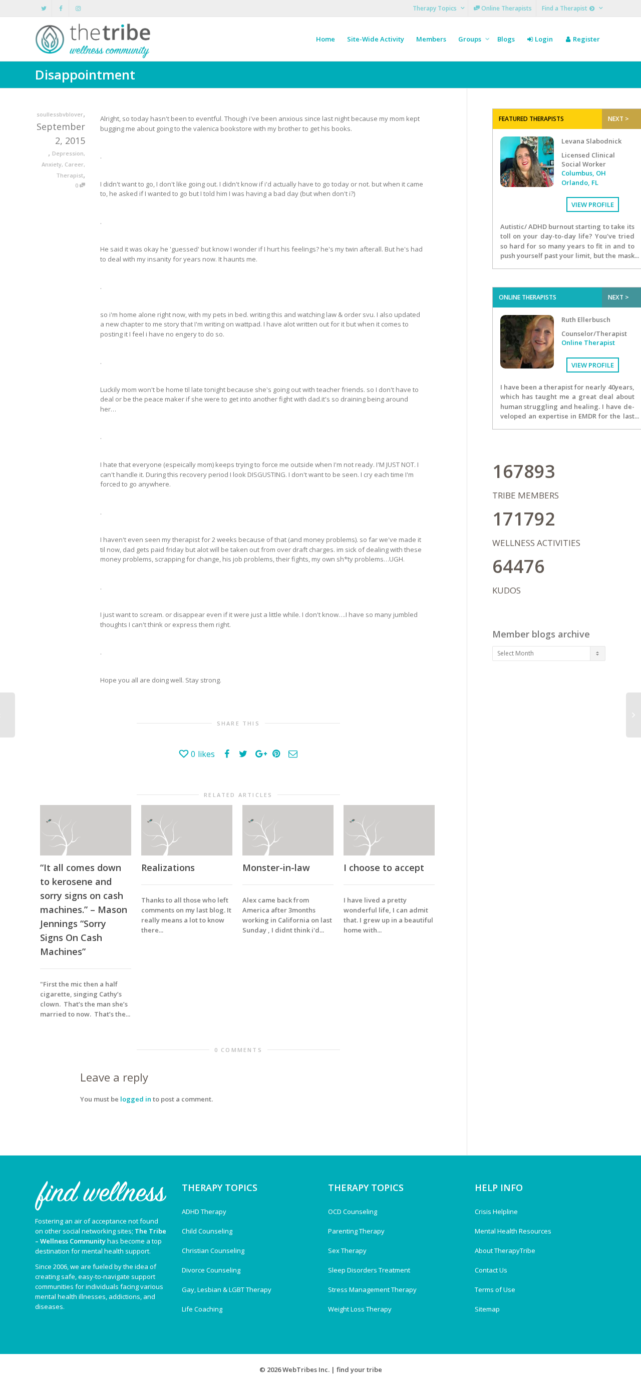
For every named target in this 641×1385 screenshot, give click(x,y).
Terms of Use (495, 1289)
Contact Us (491, 1270)
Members (431, 39)
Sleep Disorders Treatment (369, 1270)
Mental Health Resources (513, 1231)
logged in (135, 1099)
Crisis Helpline (496, 1211)
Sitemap (487, 1309)
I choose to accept (384, 868)
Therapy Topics (435, 8)
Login (543, 39)
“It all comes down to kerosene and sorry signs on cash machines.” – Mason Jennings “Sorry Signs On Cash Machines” (83, 910)
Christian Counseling (213, 1250)
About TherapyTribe (505, 1250)
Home (325, 39)
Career (74, 164)
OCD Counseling (352, 1211)
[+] (85, 830)
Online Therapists (506, 8)
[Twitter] (44, 8)
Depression (68, 153)
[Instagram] (78, 8)
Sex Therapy (347, 1250)
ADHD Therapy (204, 1211)
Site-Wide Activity (375, 39)
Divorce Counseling (211, 1270)
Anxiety (52, 164)
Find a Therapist (565, 8)
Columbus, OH (583, 173)
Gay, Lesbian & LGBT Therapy (226, 1289)
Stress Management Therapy (372, 1289)
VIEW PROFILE (592, 204)
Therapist (69, 175)
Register (585, 39)
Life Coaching (202, 1309)
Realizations (168, 868)
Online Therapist (588, 342)
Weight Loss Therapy (360, 1309)
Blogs (506, 39)
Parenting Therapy (356, 1231)
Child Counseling (207, 1231)
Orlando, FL (579, 182)
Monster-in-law (276, 868)
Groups (470, 39)
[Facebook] (61, 8)
